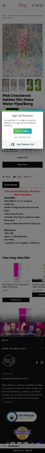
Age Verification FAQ (22, 137)
